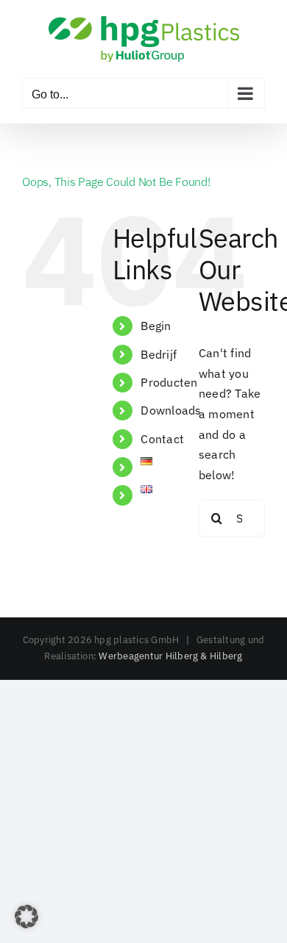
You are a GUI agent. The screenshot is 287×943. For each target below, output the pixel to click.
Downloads (171, 410)
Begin (156, 325)
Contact (162, 438)
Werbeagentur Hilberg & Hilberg (170, 656)
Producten (169, 382)
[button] (26, 916)
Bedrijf (159, 354)
